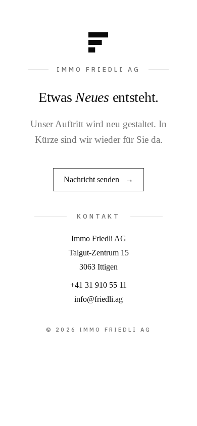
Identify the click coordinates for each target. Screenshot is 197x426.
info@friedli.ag (98, 299)
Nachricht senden (98, 179)
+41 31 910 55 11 (98, 285)
